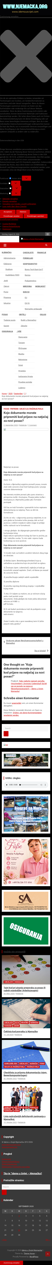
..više (19, 331)
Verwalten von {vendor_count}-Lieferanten (19, 204)
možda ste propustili (14, 951)
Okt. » (48, 1240)
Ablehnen (23, 212)
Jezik (6, 281)
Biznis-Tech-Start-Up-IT (34, 269)
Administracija (9, 258)
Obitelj (22, 314)
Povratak (8, 1026)
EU (26, 298)
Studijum (9, 269)
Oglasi (43, 314)
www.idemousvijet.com (11, 1145)
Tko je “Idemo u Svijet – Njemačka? (23, 1173)
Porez (6, 292)
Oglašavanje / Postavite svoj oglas (16, 1167)
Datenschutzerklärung (11, 226)
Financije (41, 253)
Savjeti (6, 326)
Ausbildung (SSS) (12, 275)
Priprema (7, 297)
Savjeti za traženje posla (31, 409)
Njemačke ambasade (33, 309)
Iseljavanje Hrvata (25, 376)
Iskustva (7, 303)
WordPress (34, 1257)
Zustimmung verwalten (11, 1263)
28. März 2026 (9, 994)
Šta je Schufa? (40, 651)
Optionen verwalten (10, 199)
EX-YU (27, 303)
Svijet (20, 365)
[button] (26, 56)
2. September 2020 (11, 425)
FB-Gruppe (22, 348)
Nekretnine (22, 360)
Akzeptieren (8, 212)
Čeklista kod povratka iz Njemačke (21, 1031)
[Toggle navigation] (5, 245)
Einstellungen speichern (35, 216)
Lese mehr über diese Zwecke (14, 206)
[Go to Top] (47, 1254)
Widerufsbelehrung (9, 1164)
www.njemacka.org (9, 1147)
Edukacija (7, 264)
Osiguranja (7, 331)
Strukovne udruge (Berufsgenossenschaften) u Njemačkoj (24, 642)
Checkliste (28, 253)
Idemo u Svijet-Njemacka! (32, 1250)
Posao (5, 314)
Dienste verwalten (9, 201)
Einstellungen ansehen (11, 216)
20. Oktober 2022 (10, 1079)
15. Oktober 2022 (10, 1122)
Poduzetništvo (30, 281)
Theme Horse (29, 1253)
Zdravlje (24, 326)
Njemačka (6, 252)
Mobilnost (40, 286)
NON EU (26, 292)
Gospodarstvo (30, 264)
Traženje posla (9, 320)
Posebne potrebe (25, 382)
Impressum (6, 229)
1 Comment (32, 425)
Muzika (21, 354)
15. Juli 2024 (8, 1035)
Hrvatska (22, 371)
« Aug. (4, 1240)
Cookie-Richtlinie (9, 224)
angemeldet (16, 703)
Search (6, 733)
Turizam (21, 343)
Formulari (28, 258)
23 (19, 1230)
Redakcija (22, 425)
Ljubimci (21, 388)
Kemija (27, 275)
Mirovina (27, 286)
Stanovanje (22, 337)
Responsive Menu (47, 234)
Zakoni (6, 286)
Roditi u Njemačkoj (28, 320)
